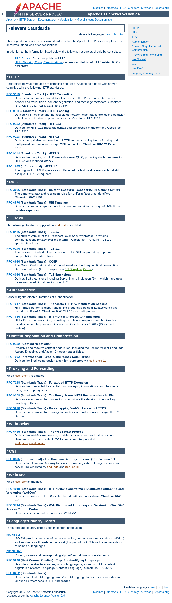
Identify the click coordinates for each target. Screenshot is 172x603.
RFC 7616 (13, 316)
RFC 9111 (13, 111)
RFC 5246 (13, 248)
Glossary (133, 7)
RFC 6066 (13, 274)
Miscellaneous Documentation (95, 19)
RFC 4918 (13, 488)
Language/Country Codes (147, 73)
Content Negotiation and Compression (146, 48)
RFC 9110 (13, 94)
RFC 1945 (13, 166)
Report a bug (161, 7)
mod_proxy (22, 375)
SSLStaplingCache (78, 269)
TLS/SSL (137, 37)
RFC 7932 (13, 356)
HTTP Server (27, 19)
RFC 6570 (13, 202)
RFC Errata (22, 58)
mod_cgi (53, 467)
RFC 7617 (13, 303)
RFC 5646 (13, 560)
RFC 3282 (13, 573)
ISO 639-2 (13, 534)
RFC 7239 (13, 382)
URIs (135, 32)
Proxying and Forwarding (147, 54)
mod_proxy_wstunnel (30, 443)
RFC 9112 (13, 124)
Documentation (47, 19)
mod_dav (21, 482)
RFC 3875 (13, 459)
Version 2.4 (66, 19)
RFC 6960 (13, 261)
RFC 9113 (13, 136)
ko (121, 34)
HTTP (135, 28)
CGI (134, 63)
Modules (98, 7)
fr (115, 34)
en (108, 34)
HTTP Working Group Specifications (39, 62)
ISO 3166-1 (14, 551)
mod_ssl (60, 225)
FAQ (123, 7)
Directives (112, 7)
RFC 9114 (13, 153)
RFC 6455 (13, 431)
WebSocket (139, 59)
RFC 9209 (13, 395)
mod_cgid (72, 467)
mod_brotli (97, 360)
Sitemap (146, 7)
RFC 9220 (13, 408)
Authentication (140, 41)
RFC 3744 (13, 505)
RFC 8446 (13, 232)
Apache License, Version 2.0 (47, 595)
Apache (11, 19)
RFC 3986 (13, 189)
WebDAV (137, 68)
